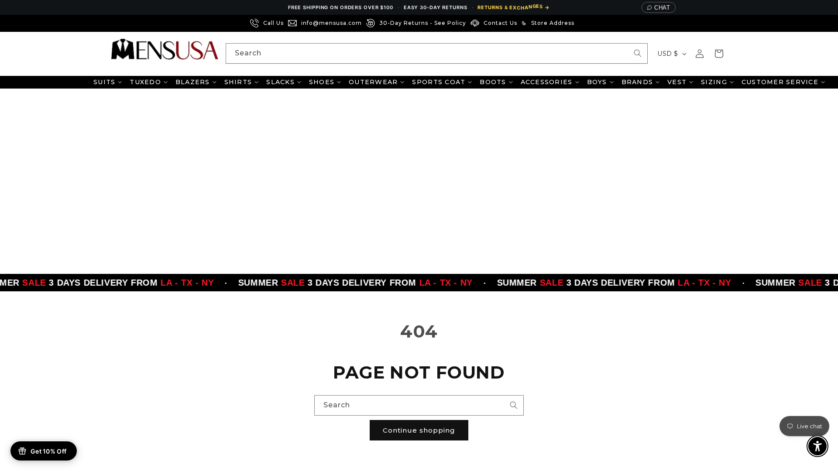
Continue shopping (419, 430)
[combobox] (436, 53)
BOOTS (493, 82)
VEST (677, 82)
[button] (718, 53)
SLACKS (280, 82)
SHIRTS (238, 82)
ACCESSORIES (547, 82)
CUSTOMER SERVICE (780, 82)
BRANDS (637, 82)
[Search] (637, 53)
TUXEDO (145, 82)
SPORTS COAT (438, 82)
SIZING (714, 82)
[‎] (581, 23)
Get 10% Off (48, 451)
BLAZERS (192, 82)
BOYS (597, 82)
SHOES (321, 82)
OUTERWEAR (373, 82)
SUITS (104, 82)
